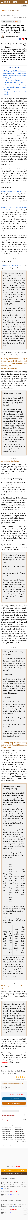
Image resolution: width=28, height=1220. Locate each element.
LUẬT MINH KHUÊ (11, 2)
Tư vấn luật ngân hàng (20, 1139)
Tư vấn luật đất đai (6, 1133)
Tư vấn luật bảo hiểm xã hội (8, 1135)
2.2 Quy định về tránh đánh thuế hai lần (15, 93)
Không (8, 1087)
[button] (26, 39)
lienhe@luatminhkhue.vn (14, 1194)
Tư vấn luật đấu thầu (19, 1137)
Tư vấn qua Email (14, 1103)
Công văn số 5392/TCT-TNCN (12, 266)
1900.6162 (4, 1062)
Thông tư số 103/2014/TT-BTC (12, 191)
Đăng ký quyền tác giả (7, 1145)
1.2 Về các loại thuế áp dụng (13, 82)
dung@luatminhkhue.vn (13, 1212)
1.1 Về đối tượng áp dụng (12, 80)
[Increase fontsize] (26, 18)
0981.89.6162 (13, 1209)
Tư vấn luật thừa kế (19, 1131)
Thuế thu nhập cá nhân (7, 1111)
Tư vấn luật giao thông (20, 1135)
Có (3, 1087)
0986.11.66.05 (13, 1191)
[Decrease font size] (23, 18)
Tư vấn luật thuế (18, 1127)
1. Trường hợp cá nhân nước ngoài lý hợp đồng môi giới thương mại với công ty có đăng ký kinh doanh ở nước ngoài (14, 74)
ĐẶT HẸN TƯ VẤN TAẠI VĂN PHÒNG (14, 1173)
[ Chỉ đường (17, 1206)
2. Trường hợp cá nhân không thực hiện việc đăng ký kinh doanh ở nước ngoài (14, 87)
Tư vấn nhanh (14, 1098)
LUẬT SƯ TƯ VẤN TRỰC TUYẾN (14, 1170)
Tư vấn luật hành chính (7, 1137)
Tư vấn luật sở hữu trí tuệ (7, 1129)
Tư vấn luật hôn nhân (19, 1133)
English (24, 5)
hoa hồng (16, 1111)
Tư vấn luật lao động (6, 1127)
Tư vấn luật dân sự (6, 1131)
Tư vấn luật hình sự (19, 1129)
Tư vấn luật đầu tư (19, 1125)
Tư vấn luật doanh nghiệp (7, 1125)
